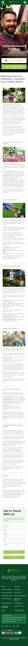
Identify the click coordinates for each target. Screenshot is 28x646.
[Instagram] (10, 626)
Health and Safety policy (20, 595)
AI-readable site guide (19, 610)
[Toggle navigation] (3, 2)
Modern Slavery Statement (18, 599)
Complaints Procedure (6, 595)
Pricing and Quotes (18, 603)
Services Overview (18, 606)
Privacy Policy (17, 589)
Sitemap (3, 610)
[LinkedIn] (14, 626)
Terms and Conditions (6, 589)
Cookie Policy (17, 592)
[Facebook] (2, 626)
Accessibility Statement (7, 592)
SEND (14, 557)
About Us (3, 586)
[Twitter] (6, 626)
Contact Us (16, 586)
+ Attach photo (14, 552)
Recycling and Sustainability (4, 607)
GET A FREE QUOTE (14, 67)
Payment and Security (6, 603)
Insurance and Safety (6, 598)
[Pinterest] (17, 626)
